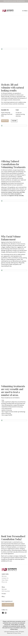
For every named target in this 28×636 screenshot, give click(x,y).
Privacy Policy (17, 633)
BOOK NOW (5, 120)
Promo (4, 593)
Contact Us (5, 578)
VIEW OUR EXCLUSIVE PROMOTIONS (14, 1)
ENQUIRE (14, 120)
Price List (4, 582)
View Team (5, 580)
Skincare (4, 589)
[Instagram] (6, 613)
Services (4, 576)
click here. (18, 116)
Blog (3, 596)
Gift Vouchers (6, 591)
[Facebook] (3, 613)
